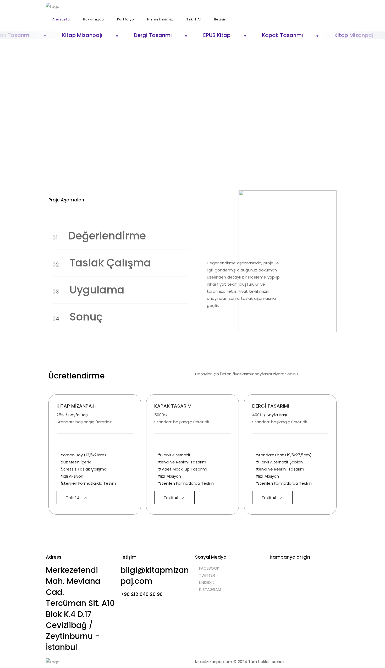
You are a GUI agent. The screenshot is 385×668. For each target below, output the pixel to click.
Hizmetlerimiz (160, 19)
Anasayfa (61, 19)
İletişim (221, 19)
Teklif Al (193, 19)
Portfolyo (125, 19)
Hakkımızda (93, 19)
